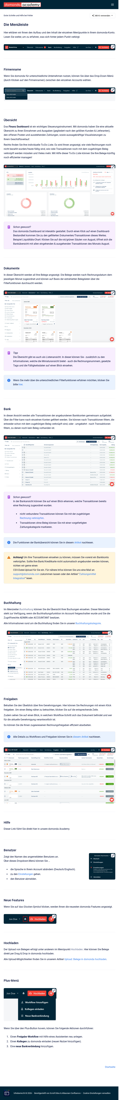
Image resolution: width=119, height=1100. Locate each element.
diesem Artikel (80, 736)
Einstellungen (25, 874)
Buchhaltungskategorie (88, 623)
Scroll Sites (55, 1093)
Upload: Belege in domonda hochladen (85, 959)
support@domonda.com (26, 574)
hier (20, 384)
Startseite (110, 1067)
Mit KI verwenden (102, 15)
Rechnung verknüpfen (32, 518)
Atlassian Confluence (71, 1093)
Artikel (77, 542)
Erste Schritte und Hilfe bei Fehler (18, 15)
